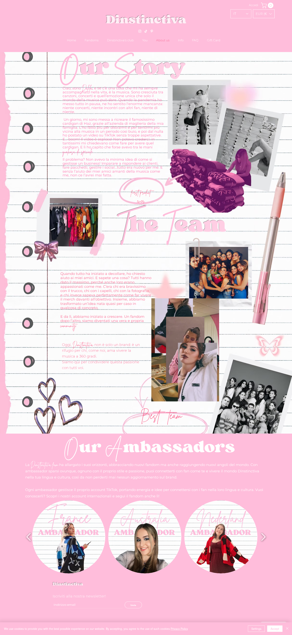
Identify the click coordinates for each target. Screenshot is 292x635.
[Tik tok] (146, 31)
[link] (268, 5)
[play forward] (263, 537)
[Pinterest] (152, 31)
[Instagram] (140, 31)
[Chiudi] (287, 628)
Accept (275, 629)
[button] (264, 13)
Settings (256, 629)
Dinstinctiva (68, 584)
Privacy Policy (179, 629)
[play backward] (28, 537)
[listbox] (264, 13)
